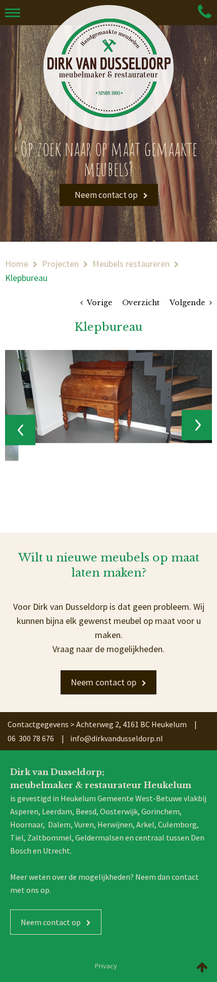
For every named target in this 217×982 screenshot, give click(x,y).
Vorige (98, 302)
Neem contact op (105, 194)
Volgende (188, 302)
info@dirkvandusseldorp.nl (116, 738)
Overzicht (140, 302)
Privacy (106, 965)
